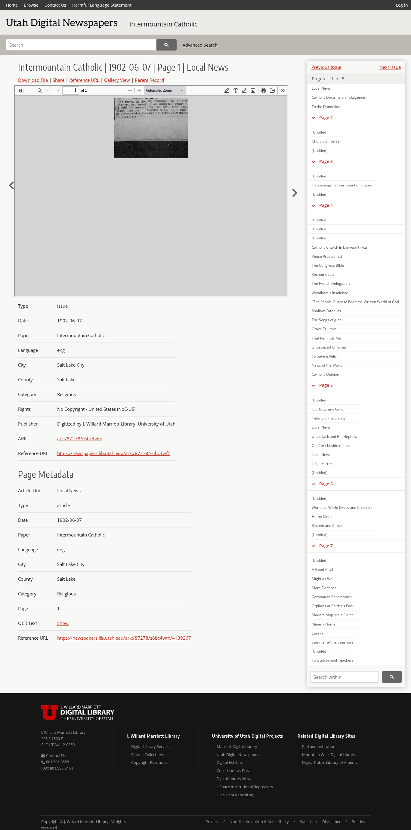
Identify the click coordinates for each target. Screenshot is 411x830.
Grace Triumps (324, 328)
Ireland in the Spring (328, 418)
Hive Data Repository (236, 795)
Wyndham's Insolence (330, 292)
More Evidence (324, 587)
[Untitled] (319, 132)
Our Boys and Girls (327, 409)
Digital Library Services (151, 746)
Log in (402, 5)
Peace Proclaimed (327, 256)
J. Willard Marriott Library (63, 732)
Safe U (305, 821)
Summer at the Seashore (333, 642)
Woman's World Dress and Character (343, 507)
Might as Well (323, 578)
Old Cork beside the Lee (331, 445)
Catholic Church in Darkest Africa (339, 247)
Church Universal (326, 141)
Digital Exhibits (230, 762)
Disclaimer (331, 821)
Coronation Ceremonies (332, 596)
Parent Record (149, 80)
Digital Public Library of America (330, 762)
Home (12, 5)
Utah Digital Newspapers (239, 754)
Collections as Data (233, 770)
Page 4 (326, 205)
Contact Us (55, 5)
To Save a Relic (324, 356)
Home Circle (322, 516)
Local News (321, 88)
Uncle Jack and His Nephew (334, 436)
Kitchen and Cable (327, 525)
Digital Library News (234, 778)
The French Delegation (331, 283)
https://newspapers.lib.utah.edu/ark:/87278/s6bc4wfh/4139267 (124, 638)
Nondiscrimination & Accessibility (259, 821)
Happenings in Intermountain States (342, 185)
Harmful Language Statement (101, 5)
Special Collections (147, 754)
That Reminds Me (326, 338)
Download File (33, 80)
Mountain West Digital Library (328, 754)
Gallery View (117, 80)
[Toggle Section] (313, 117)
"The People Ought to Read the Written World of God (355, 301)
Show (63, 623)
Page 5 (326, 385)
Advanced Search (200, 45)
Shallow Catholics (326, 310)
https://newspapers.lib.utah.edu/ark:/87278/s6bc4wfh (113, 453)
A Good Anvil (322, 569)
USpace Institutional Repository (245, 786)
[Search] (166, 45)
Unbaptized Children (329, 347)
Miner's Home (323, 624)
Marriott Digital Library (237, 746)
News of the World (327, 365)
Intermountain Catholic (163, 24)
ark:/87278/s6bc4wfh (79, 438)
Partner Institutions (319, 746)
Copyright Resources (149, 762)
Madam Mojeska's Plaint (332, 614)
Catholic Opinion (325, 374)
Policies (358, 821)
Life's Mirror (322, 463)
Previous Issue (326, 67)
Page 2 (326, 117)
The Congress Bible (328, 265)
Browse (31, 5)
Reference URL (84, 80)
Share (58, 80)
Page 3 (326, 161)
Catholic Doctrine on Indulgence (338, 97)
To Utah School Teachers (333, 660)
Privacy (212, 821)
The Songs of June (326, 319)
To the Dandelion (326, 106)
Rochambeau (323, 274)
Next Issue (390, 67)
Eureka (317, 633)
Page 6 (326, 484)
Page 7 (326, 546)
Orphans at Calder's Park (333, 605)
